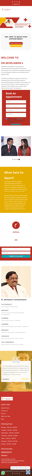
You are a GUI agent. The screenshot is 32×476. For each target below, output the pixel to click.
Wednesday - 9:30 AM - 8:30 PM (10, 433)
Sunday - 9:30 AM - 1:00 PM (8, 444)
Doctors (3, 413)
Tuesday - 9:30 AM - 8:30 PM (9, 430)
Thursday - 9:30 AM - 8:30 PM (9, 435)
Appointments (5, 408)
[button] (28, 9)
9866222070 (16, 4)
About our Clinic (5, 416)
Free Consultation (16, 45)
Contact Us (4, 410)
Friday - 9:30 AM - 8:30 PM (8, 438)
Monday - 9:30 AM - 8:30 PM (9, 427)
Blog (2, 419)
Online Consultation (16, 43)
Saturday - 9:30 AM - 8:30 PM (9, 441)
